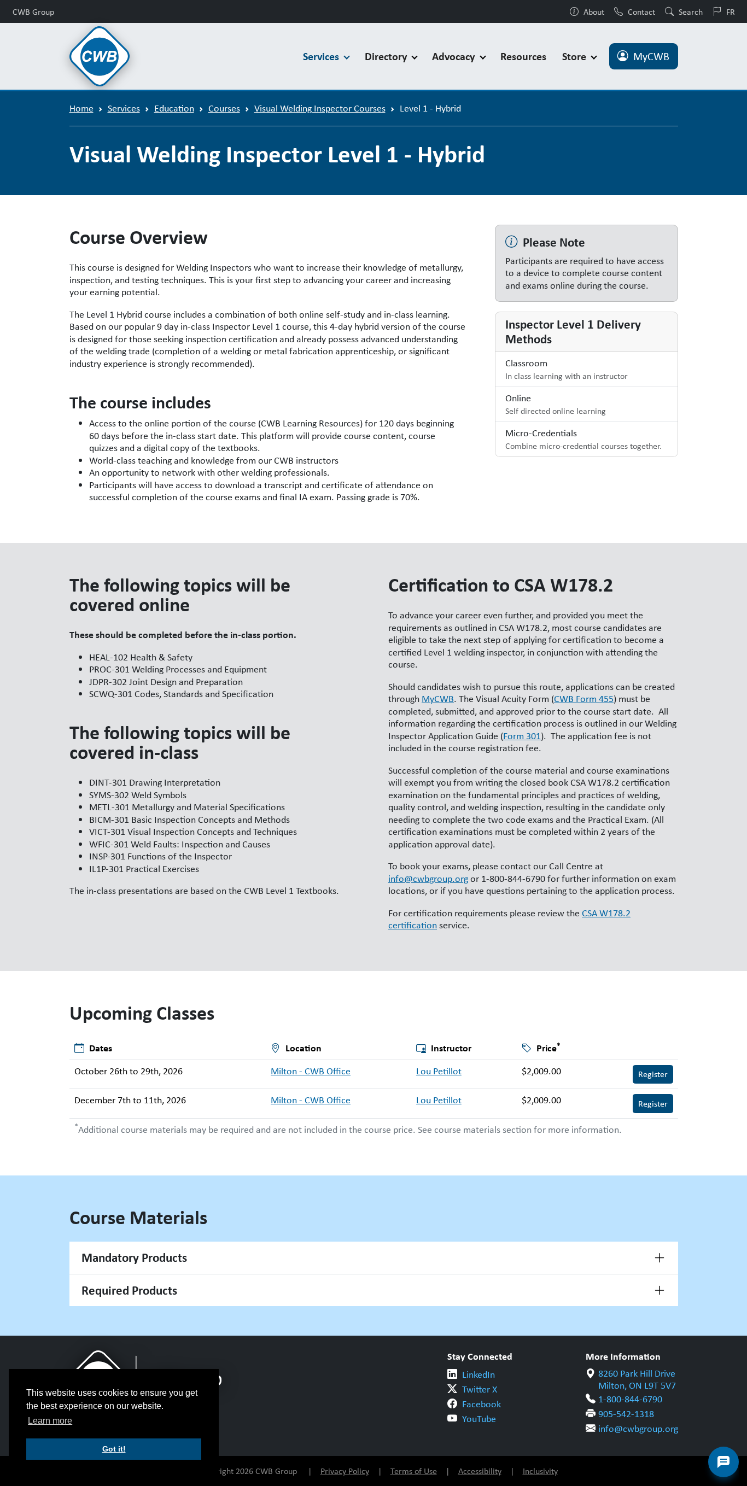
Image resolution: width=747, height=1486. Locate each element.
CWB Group (33, 11)
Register (653, 1074)
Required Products (129, 1290)
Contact (641, 11)
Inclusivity (540, 1471)
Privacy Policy (344, 1471)
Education (174, 108)
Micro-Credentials (583, 439)
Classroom (566, 369)
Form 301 (522, 735)
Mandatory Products (134, 1257)
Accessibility (479, 1471)
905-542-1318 (626, 1413)
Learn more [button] (50, 1420)
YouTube (479, 1418)
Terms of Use (413, 1471)
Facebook (481, 1404)
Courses (224, 108)
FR (730, 11)
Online (555, 404)
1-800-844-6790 (630, 1399)
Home (81, 108)
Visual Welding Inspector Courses (320, 108)
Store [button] (575, 56)
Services (124, 108)
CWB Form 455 (584, 698)
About (593, 11)
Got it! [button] (114, 1448)
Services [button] (322, 56)
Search (691, 11)
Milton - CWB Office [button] (311, 1071)
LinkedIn (478, 1374)
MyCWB (651, 56)
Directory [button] (387, 56)
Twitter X (479, 1389)
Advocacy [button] (454, 56)
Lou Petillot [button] (439, 1071)
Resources (523, 56)
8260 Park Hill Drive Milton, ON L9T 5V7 (637, 1380)
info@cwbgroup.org (428, 878)
